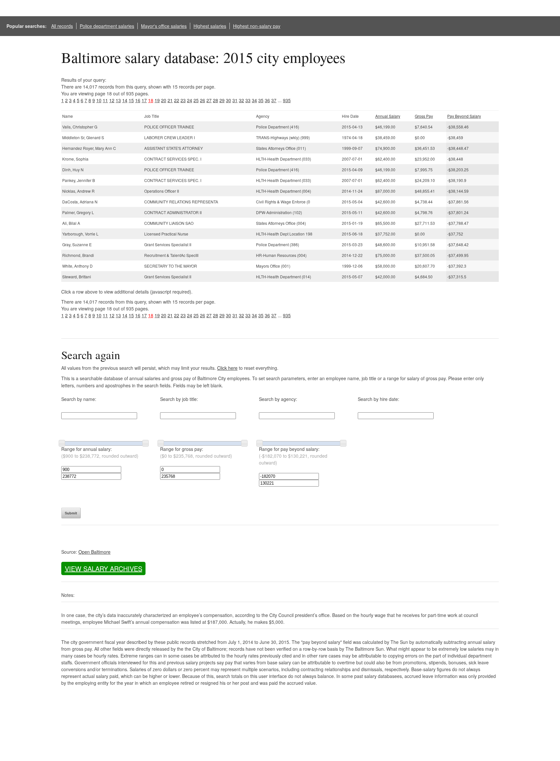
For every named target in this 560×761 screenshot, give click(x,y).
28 (215, 100)
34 (254, 100)
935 (287, 100)
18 (150, 100)
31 (235, 100)
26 (202, 100)
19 (157, 100)
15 (131, 100)
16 (137, 100)
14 (124, 100)
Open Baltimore (94, 552)
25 (196, 100)
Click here (227, 368)
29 (222, 100)
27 (209, 100)
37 (273, 100)
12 (111, 100)
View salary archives (103, 568)
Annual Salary (387, 116)
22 (176, 100)
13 (118, 100)
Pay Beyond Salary (464, 116)
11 (105, 100)
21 (170, 100)
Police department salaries (107, 26)
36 (267, 100)
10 (98, 100)
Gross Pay (424, 116)
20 (163, 100)
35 (260, 100)
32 (241, 100)
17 (144, 100)
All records (62, 26)
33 (248, 100)
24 (189, 100)
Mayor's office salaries (164, 26)
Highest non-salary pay (256, 26)
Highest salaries (209, 26)
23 (183, 100)
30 (228, 100)
